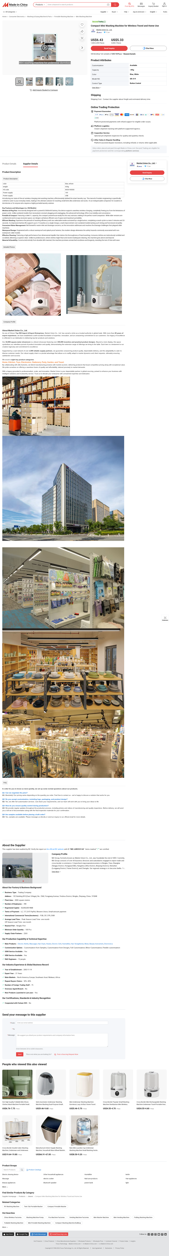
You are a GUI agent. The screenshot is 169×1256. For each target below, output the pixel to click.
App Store (8, 1234)
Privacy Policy (119, 1248)
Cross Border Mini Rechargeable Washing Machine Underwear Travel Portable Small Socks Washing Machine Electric (151, 1104)
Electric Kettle (23, 944)
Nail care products (90, 1178)
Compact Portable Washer (56, 1206)
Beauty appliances (8, 1183)
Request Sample (129, 54)
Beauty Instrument (96, 944)
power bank (88, 1183)
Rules (165, 12)
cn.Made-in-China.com (106, 1244)
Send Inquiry (109, 48)
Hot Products (38, 1241)
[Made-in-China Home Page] (14, 4)
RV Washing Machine (11, 1206)
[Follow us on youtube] (159, 1234)
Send (19, 1054)
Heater (48, 944)
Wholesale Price (98, 1241)
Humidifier (66, 944)
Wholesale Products (84, 1241)
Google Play (22, 1234)
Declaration (108, 1248)
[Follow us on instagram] (155, 1234)
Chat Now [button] (150, 48)
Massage (5, 1178)
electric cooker (48, 1178)
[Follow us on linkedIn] (165, 1234)
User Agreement (97, 1248)
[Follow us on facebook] (149, 1234)
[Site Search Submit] (115, 4)
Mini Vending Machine (121, 1217)
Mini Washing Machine (84, 16)
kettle (128, 1174)
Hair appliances (131, 1178)
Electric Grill (56, 944)
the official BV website (55, 849)
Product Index (123, 1241)
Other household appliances (53, 1174)
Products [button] (39, 4)
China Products (49, 1241)
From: (13, 1023)
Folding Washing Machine (143, 1217)
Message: (11, 1035)
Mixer (86, 944)
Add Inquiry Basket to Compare (45, 90)
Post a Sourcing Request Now (66, 1054)
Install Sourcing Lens (59, 1234)
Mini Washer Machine (101, 1217)
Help (125, 12)
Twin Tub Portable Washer (33, 1206)
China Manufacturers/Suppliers (66, 1241)
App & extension (138, 12)
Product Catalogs (34, 1170)
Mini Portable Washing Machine (39, 1223)
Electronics (108, 944)
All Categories (10, 12)
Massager (33, 944)
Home (4, 16)
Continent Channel (111, 1241)
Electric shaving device (10, 1174)
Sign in (164, 6)
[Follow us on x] (152, 1234)
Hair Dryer (41, 944)
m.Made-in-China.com (90, 1244)
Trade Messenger (38, 1234)
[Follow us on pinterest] (162, 1234)
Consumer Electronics (17, 16)
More (4, 1227)
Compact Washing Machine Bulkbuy (68, 1223)
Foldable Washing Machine (13, 1223)
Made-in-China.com (75, 1244)
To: (14, 1029)
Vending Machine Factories (79, 1217)
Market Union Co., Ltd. (104, 30)
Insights (132, 1241)
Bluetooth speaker (49, 1183)
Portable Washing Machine (63, 16)
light (127, 1183)
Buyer (114, 12)
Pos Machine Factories (56, 1217)
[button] (108, 5)
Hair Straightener (77, 944)
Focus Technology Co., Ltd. (68, 1248)
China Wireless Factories (12, 1217)
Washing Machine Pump (35, 1217)
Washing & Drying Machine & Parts (39, 16)
